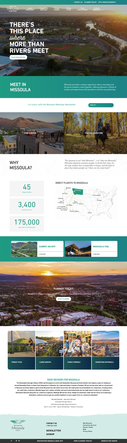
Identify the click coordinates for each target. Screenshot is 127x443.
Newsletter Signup (109, 441)
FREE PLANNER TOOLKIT (83, 441)
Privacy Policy (87, 431)
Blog (84, 429)
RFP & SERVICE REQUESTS (107, 2)
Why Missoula (87, 423)
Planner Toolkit (90, 2)
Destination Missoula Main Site (50, 441)
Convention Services (89, 425)
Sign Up (93, 105)
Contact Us (78, 2)
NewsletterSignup (53, 432)
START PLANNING (63, 299)
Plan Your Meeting (18, 57)
